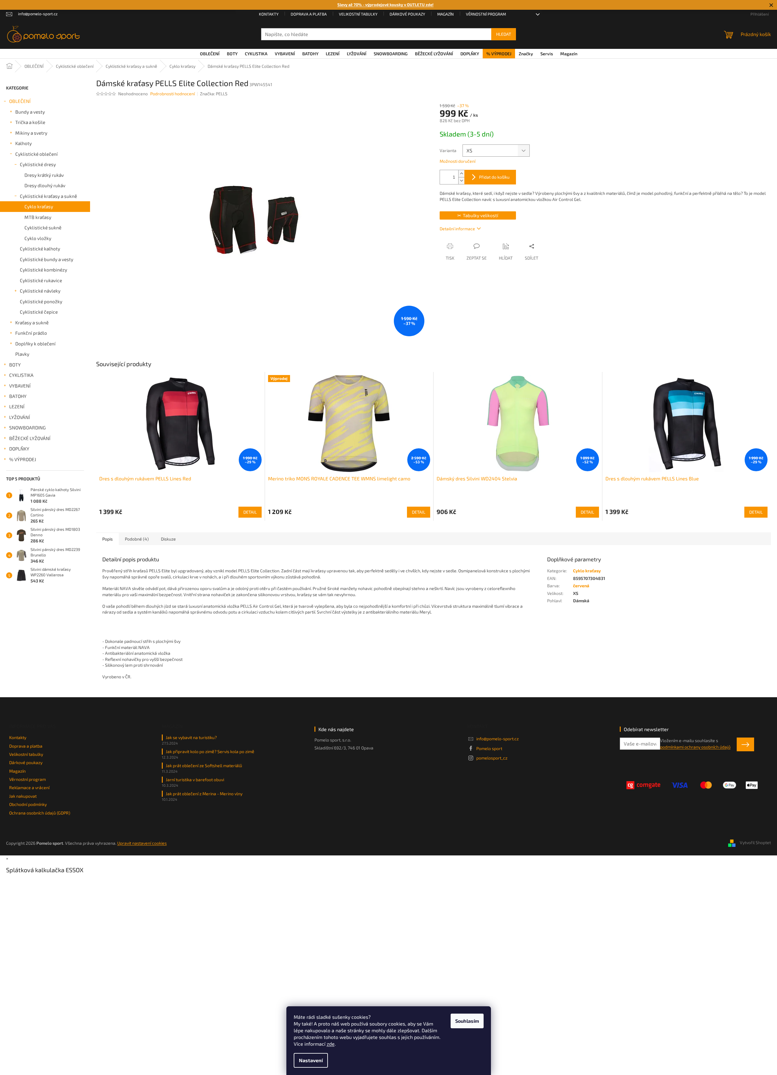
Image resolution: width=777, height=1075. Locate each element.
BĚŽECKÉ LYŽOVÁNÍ (29, 438)
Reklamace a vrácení (29, 787)
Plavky (22, 354)
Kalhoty (23, 143)
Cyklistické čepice (39, 312)
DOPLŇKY (19, 448)
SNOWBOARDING (27, 427)
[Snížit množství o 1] (461, 180)
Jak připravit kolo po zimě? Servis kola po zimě (210, 751)
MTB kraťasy (37, 217)
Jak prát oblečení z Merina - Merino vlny (204, 793)
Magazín (445, 14)
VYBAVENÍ (20, 385)
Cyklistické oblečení (36, 154)
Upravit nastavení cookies (142, 843)
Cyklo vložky (37, 238)
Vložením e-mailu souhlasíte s (695, 743)
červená (581, 585)
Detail (250, 512)
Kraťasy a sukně (32, 322)
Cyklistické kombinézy (43, 269)
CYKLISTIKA (21, 375)
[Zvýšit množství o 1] (461, 173)
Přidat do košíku (494, 177)
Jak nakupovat (23, 796)
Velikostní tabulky (358, 14)
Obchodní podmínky (28, 804)
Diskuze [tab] (168, 538)
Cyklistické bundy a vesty (46, 259)
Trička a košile (30, 122)
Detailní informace (457, 228)
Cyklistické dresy (38, 164)
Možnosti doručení (457, 161)
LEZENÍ (16, 406)
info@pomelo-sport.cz (497, 738)
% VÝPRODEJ (22, 459)
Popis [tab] (107, 538)
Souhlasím (467, 1021)
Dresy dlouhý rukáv (44, 185)
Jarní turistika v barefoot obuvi (195, 779)
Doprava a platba (309, 14)
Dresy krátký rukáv (44, 175)
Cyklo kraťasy (38, 206)
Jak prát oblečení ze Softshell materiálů (204, 765)
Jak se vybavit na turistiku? (191, 737)
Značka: (213, 93)
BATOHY (18, 396)
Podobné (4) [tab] (137, 538)
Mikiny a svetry (31, 133)
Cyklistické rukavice (41, 280)
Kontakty (268, 14)
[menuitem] (209, 54)
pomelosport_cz (491, 757)
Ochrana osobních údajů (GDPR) (39, 812)
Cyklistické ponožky (41, 301)
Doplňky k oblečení (35, 343)
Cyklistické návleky (40, 290)
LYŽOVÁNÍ (19, 417)
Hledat (503, 34)
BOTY (15, 364)
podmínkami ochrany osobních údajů (695, 746)
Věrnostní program (486, 14)
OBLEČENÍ (20, 101)
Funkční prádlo (31, 333)
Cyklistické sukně (42, 227)
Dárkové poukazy (407, 14)
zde (331, 1044)
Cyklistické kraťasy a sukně (48, 196)
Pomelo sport (489, 748)
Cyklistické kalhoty (40, 248)
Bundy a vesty (30, 112)
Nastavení (311, 1060)
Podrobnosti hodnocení (172, 93)
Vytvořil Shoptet (755, 842)
